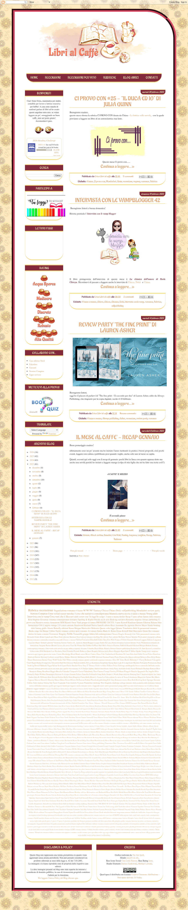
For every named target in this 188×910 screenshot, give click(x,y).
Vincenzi (127, 809)
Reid (112, 792)
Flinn (66, 760)
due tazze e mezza (58, 818)
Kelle (159, 769)
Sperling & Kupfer (86, 619)
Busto (122, 691)
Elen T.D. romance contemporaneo (73, 755)
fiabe (40, 821)
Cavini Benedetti (70, 743)
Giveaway (44, 619)
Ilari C (138, 674)
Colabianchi (31, 746)
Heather (72, 766)
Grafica (98, 763)
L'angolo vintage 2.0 (51, 625)
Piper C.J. (129, 712)
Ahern (85, 642)
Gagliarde (108, 760)
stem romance (147, 723)
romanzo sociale (76, 832)
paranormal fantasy (103, 827)
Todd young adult (112, 806)
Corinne (123, 746)
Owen (110, 786)
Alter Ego (69, 729)
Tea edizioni (132, 803)
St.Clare (138, 801)
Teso (78, 637)
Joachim (115, 769)
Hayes (54, 766)
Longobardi (128, 663)
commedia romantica (48, 639)
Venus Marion (98, 717)
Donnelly (30, 674)
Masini (67, 780)
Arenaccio (86, 732)
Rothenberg (53, 714)
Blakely (107, 648)
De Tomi (42, 752)
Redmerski (102, 792)
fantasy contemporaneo (114, 818)
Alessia (50, 628)
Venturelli (89, 717)
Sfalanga (115, 714)
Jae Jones (157, 674)
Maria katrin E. (136, 709)
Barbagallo (57, 735)
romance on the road (116, 829)
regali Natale (49, 829)
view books (56, 155)
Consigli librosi (92, 746)
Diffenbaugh (73, 697)
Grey (117, 703)
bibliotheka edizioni (43, 720)
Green (118, 631)
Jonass (126, 769)
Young (143, 651)
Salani (54, 665)
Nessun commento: (128, 413)
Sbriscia (91, 798)
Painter (107, 712)
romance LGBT (69, 829)
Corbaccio (117, 694)
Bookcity (96, 737)
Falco (150, 654)
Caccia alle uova (63, 645)
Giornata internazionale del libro (60, 703)
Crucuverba (36, 749)
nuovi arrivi (104, 686)
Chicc (115, 743)
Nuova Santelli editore (100, 625)
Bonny (39, 671)
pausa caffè (87, 723)
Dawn (148, 749)
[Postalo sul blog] (143, 176)
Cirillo (159, 743)
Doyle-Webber (40, 674)
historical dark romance (103, 720)
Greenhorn (123, 763)
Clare (72, 645)
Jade (83, 769)
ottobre (35, 475)
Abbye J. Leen (105, 726)
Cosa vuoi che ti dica (60, 616)
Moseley (51, 680)
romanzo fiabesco (49, 832)
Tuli (64, 660)
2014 (32, 575)
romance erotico (68, 631)
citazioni (80, 815)
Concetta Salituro (70, 746)
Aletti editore (64, 688)
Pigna (148, 789)
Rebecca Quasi (85, 651)
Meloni (150, 780)
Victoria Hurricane (105, 809)
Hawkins (149, 703)
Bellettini (32, 691)
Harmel (143, 703)
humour (134, 821)
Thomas (92, 665)
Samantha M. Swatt (151, 795)
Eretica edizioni (43, 757)
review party (142, 418)
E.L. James (113, 697)
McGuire (121, 637)
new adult (74, 616)
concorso (102, 815)
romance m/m (155, 634)
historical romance (118, 720)
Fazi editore (113, 637)
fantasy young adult (99, 818)
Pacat (134, 786)
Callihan (137, 691)
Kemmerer (96, 663)
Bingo (136, 735)
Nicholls (78, 712)
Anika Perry (113, 668)
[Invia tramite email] (140, 176)
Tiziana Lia (101, 806)
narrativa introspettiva (55, 723)
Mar (153, 677)
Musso (57, 680)
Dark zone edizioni (117, 749)
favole (141, 818)
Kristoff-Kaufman (128, 622)
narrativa (121, 619)
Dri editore (104, 637)
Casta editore (45, 743)
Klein (92, 677)
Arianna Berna (95, 732)
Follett (124, 639)
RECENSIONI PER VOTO (82, 78)
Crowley (113, 671)
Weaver (141, 717)
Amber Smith (88, 688)
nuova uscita (124, 613)
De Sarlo (36, 752)
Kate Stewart (53, 677)
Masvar (37, 680)
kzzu (151, 860)
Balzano (44, 735)
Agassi (130, 726)
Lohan (104, 709)
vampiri (42, 688)
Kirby (87, 677)
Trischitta (72, 717)
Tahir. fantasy (38, 683)
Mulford (144, 783)
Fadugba (60, 700)
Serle (43, 801)
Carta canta (36, 743)
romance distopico (103, 723)
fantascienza (33, 625)
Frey (98, 760)
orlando (93, 827)
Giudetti (74, 703)
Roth (133, 680)
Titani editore (92, 806)
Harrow (37, 657)
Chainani (68, 694)
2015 (32, 571)
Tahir (138, 634)
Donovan (127, 752)
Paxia (117, 657)
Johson (121, 769)
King (123, 706)
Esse (72, 757)
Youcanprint (49, 812)
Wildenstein (145, 642)
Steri (147, 801)
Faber (49, 700)
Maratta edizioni (84, 778)
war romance (73, 668)
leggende (40, 824)
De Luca (108, 642)
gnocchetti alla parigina (112, 821)
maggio (35, 495)
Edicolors (33, 364)
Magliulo (45, 778)
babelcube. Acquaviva (145, 812)
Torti (152, 806)
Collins (53, 746)
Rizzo (134, 792)
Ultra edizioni (43, 809)
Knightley (57, 772)
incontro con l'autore (145, 821)
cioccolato (73, 815)
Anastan (137, 729)
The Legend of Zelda (63, 806)
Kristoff (125, 631)
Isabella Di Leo (85, 663)
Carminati (37, 694)
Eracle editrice (32, 757)
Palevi (143, 786)
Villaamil (121, 809)
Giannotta (38, 763)
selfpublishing (117, 305)
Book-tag (114, 619)
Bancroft (51, 735)
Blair (158, 668)
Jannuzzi (88, 769)
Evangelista (46, 663)
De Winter (78, 645)
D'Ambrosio (55, 749)
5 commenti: (128, 176)
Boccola (32, 737)
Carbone (158, 740)
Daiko (102, 642)
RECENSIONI (53, 78)
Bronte (75, 740)
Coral (29, 663)
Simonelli (91, 801)
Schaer (103, 714)
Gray (87, 703)
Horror (114, 642)
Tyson (55, 683)
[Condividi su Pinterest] (151, 176)
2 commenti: (129, 296)
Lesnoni (57, 709)
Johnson (91, 706)
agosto (35, 483)
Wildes (31, 812)
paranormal (145, 634)
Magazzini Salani (144, 677)
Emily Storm (107, 755)
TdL (126, 803)
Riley (153, 657)
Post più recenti (76, 550)
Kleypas (46, 772)
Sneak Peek (102, 801)
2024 (32, 460)
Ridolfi (121, 792)
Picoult (143, 789)
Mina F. (89, 783)
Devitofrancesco (83, 752)
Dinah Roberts (114, 752)
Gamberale (120, 760)
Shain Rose (60, 801)
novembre (36, 471)
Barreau (153, 668)
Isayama (133, 535)
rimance (61, 829)
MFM (147, 775)
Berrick (108, 735)
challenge (115, 683)
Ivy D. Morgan (59, 769)
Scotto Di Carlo (126, 798)
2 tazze (59, 654)
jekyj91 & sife (133, 857)
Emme (123, 755)
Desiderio (119, 654)
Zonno (96, 812)
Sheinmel (122, 714)
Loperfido (110, 775)
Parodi (51, 789)
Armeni (86, 535)
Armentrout (55, 622)
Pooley (141, 712)
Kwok (68, 772)
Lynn (108, 709)
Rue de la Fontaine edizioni (94, 795)
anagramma (121, 812)
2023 (32, 464)
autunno (128, 812)
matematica (62, 824)
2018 (32, 559)
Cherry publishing (98, 743)
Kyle (115, 663)
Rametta (66, 792)
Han (139, 703)
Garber (121, 700)
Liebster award (53, 657)
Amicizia (123, 729)
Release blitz (156, 622)
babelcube (134, 812)
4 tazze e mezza (89, 301)
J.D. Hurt (142, 648)
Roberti (151, 792)
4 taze (98, 726)
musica (106, 824)
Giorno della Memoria (59, 763)
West (103, 683)
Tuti (50, 683)
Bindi (131, 735)
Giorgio (148, 700)
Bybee (129, 740)
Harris (44, 766)
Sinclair (75, 665)
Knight (51, 772)
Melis (104, 645)
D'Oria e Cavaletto (65, 749)
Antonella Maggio (48, 732)
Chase (98, 654)
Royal (68, 795)
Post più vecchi (158, 550)
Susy (96, 803)
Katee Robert (136, 769)
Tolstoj (46, 683)
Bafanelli (139, 668)
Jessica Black (75, 706)
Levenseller (155, 648)
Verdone (96, 809)
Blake (101, 648)
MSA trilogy (154, 775)
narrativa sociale (47, 827)
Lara (124, 772)
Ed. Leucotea (31, 755)
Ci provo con (99, 181)
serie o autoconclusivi (138, 832)
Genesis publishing (123, 648)
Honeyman (30, 706)
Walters (142, 809)
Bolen (87, 691)
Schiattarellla (99, 798)
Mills (79, 783)
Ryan (123, 651)
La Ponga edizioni (85, 772)
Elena (87, 755)
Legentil (140, 772)
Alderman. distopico (41, 729)
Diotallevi (81, 697)
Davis (142, 694)
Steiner (44, 660)
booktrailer (59, 815)
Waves (153, 809)
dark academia (138, 683)
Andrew (142, 729)
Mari (127, 778)
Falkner (109, 757)
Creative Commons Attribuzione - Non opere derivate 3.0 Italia (138, 876)
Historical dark (89, 766)
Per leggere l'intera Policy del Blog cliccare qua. (58, 878)
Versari (105, 717)
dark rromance (149, 683)
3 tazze (117, 622)
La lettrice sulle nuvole (140, 115)
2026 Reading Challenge (44, 140)
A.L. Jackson (77, 642)
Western (158, 809)
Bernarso (103, 735)
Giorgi (143, 700)
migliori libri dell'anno (84, 824)
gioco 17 (55, 821)
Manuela (113, 613)
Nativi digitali (62, 712)
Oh (77, 680)
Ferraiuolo (144, 757)
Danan (87, 749)
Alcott (156, 726)
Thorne (85, 806)
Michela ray (37, 783)
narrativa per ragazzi (35, 654)
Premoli (77, 651)
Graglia (103, 763)
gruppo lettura (89, 633)
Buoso (107, 740)
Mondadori (111, 181)
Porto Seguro (55, 792)
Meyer (144, 625)
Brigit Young (107, 691)
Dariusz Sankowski (129, 863)
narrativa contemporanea (97, 613)
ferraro (146, 818)
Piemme (116, 645)
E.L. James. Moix (123, 697)
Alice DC (115, 660)
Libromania (132, 677)
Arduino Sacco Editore (75, 732)
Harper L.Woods (112, 674)
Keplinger (33, 772)
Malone (121, 709)
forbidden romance (42, 686)
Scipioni (118, 798)
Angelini (96, 688)
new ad (69, 827)
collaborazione (88, 815)
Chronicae (120, 743)
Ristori (126, 792)
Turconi (78, 717)
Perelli (118, 712)
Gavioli (140, 760)
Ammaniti (130, 729)
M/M (62, 622)
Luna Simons (140, 775)
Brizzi (87, 654)
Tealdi (47, 717)
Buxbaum (148, 660)
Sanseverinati (40, 798)
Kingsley (62, 633)
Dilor (157, 671)
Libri (134, 634)
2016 (32, 567)
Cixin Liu (111, 694)
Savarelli (86, 798)
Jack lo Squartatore (71, 769)
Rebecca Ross (145, 657)
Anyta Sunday (104, 688)
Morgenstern (136, 783)
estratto (89, 818)
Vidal (110, 717)
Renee (30, 714)
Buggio (53, 671)
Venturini (69, 809)
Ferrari (150, 757)
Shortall (67, 801)
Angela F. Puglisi (151, 729)
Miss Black (110, 783)
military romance (98, 824)
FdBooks (126, 757)
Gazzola (130, 700)
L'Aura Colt (136, 706)
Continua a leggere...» (118, 166)
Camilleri (143, 691)
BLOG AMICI (131, 78)
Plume (38, 792)
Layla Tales (130, 772)
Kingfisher (104, 663)
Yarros (69, 642)
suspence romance (105, 660)
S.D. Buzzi (120, 795)
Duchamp (151, 752)
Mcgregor (122, 780)
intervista (146, 720)
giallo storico (80, 720)
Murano (150, 783)
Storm (152, 801)
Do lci (121, 752)
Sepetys (31, 801)
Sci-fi (113, 798)
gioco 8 (61, 821)
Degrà (33, 663)
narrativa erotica (145, 824)
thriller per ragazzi (36, 726)
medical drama (71, 824)
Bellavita (80, 735)
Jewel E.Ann (84, 706)
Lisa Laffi (75, 775)
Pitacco (33, 792)
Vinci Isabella (71, 683)
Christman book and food (93, 694)
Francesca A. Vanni (84, 700)
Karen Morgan (75, 628)
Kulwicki (128, 706)
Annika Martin (37, 732)
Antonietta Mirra (61, 732)
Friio (105, 700)
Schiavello (107, 798)
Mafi (131, 631)
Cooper (105, 746)
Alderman (30, 729)
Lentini (33, 709)
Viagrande (62, 683)
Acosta (118, 726)
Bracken (99, 691)
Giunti (37, 637)
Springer (150, 680)
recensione (127, 181)
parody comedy (115, 827)
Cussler (47, 749)
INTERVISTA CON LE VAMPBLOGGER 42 (117, 200)
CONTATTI (152, 78)
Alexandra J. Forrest (76, 688)
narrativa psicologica (34, 827)
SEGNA (127, 795)
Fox (83, 760)
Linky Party (68, 775)
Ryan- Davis (61, 714)
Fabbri (140, 654)
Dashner (136, 694)
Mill (34, 712)
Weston (146, 717)
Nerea (51, 786)
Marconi (98, 778)
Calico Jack (140, 740)
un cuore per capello (60, 668)
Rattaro (71, 792)
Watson (148, 809)
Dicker (39, 663)
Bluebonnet (152, 735)
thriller (122, 616)
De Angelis (150, 671)
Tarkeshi (116, 803)
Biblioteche (81, 691)
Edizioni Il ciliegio (62, 674)
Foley (75, 760)
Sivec (80, 665)
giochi (44, 821)
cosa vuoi (109, 815)
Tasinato (122, 803)
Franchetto (94, 700)
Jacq (80, 769)
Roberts (149, 645)
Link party (97, 709)
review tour (84, 616)
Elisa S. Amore (94, 755)
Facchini (54, 700)
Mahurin (58, 778)
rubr (100, 832)
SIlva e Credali (135, 795)
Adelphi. (124, 726)
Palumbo (70, 651)
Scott (145, 680)
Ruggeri (107, 795)
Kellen (60, 677)
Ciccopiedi (148, 743)
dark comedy (141, 815)
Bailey (33, 735)
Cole (103, 654)
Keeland (87, 625)
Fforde (155, 757)
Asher (122, 418)
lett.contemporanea (103, 633)
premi (87, 660)
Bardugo (146, 668)
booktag (156, 625)
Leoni (36, 775)
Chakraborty (88, 671)
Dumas (158, 752)
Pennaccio (97, 789)
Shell (127, 714)
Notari (88, 712)
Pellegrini (143, 663)
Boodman (93, 691)
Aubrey (139, 732)
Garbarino (128, 760)
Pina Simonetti (155, 789)
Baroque (144, 688)
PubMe (70, 633)
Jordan (31, 677)
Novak (90, 786)
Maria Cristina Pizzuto (136, 778)
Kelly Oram (68, 677)
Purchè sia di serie (101, 619)
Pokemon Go (45, 792)
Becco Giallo (157, 688)
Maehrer (136, 663)
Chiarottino (108, 743)
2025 (32, 456)
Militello (66, 783)
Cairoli (133, 740)
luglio (35, 487)
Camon (146, 740)
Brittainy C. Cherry (137, 660)
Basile (127, 660)
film (74, 720)
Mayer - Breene (84, 780)
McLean (30, 712)
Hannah (155, 763)
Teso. (53, 806)
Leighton (141, 535)
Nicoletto (58, 651)
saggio (36, 688)
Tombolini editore (124, 806)
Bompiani (33, 671)
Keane (150, 769)
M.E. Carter (115, 709)
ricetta (56, 829)
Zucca (34, 720)
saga (104, 832)
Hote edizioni (105, 766)
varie (54, 726)
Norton (76, 786)
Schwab (109, 714)
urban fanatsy (96, 835)
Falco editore (102, 757)
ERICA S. (42, 144)
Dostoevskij (138, 752)
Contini (100, 746)
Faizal (145, 654)
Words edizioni (39, 812)
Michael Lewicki (145, 863)
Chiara (100, 301)
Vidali (115, 717)
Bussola (59, 671)
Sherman (72, 637)
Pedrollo (113, 712)
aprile (35, 499)
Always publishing (111, 418)
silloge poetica (151, 832)
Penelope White (80, 789)
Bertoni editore (117, 735)
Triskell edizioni (47, 642)
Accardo (113, 726)
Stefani (143, 801)
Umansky (51, 809)
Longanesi (157, 639)
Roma (158, 657)
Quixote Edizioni (143, 622)
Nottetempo (83, 786)
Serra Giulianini (51, 801)
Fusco (102, 760)
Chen (95, 671)
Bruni (92, 740)
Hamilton (156, 654)
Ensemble (145, 755)
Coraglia (118, 746)
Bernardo (30, 637)
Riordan (39, 714)
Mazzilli (44, 680)
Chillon (78, 639)
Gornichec (81, 703)
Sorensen (132, 801)
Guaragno (134, 703)
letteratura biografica (51, 824)
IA (118, 766)
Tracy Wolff (52, 660)
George (150, 760)
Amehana (117, 729)
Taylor (58, 631)
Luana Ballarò (124, 775)
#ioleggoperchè (62, 726)
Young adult (152, 613)
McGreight (115, 780)
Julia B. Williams (40, 677)
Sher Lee (136, 714)
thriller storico (48, 726)
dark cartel (132, 815)
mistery (38, 668)
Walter (137, 809)
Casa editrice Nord (37, 360)
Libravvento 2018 (36, 651)
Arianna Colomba (87, 648)
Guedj (138, 763)
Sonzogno (114, 801)
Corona (130, 694)
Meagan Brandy (131, 780)
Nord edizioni (64, 637)
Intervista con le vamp (134, 301)
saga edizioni (110, 832)
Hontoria (98, 766)
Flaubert (61, 760)
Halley (142, 763)
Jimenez (107, 769)
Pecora (72, 789)
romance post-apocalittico (132, 829)
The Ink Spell (138, 855)
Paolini (37, 789)
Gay (125, 700)
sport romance (81, 631)
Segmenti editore (138, 798)
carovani (66, 815)
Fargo (71, 700)
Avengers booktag (154, 732)
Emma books (116, 755)
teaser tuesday (67, 613)
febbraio (36, 507)
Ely (101, 755)
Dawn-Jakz (154, 749)
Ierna (128, 766)
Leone (32, 775)
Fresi (94, 760)
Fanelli (66, 700)
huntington (128, 720)
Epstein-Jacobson (155, 755)
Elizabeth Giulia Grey (98, 639)
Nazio (46, 786)
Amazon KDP (95, 729)
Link (61, 775)
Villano (119, 717)
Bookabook (88, 737)
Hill (82, 766)
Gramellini (116, 763)
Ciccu (154, 743)
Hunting (125, 535)
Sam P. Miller (130, 651)
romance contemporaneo (59, 619)
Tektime (139, 803)
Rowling (139, 680)
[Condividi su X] (146, 176)
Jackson (127, 642)
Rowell (37, 665)
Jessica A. (100, 769)
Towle (66, 717)
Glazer (87, 763)
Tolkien (110, 665)
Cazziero (79, 743)
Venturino (76, 809)
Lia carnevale (77, 709)
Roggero (117, 651)
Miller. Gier (73, 783)
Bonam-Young (72, 737)
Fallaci (79, 674)
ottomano (67, 723)
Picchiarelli (136, 789)
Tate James (41, 717)
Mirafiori (95, 783)
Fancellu (85, 674)
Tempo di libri (148, 803)
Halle (104, 674)
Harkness (30, 766)
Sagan (49, 665)
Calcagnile (156, 660)
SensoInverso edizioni (151, 798)
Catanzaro (61, 694)
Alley (63, 729)
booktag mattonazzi (48, 815)
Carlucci (31, 694)
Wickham (153, 717)
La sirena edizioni (153, 706)
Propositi (152, 712)
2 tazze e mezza (69, 639)
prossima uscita (47, 668)
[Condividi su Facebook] (148, 176)
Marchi (92, 778)
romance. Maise (154, 829)
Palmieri (148, 786)
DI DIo (74, 749)
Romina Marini (40, 795)
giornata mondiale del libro (94, 821)
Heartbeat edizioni (63, 766)
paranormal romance (148, 628)
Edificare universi (42, 755)
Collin (48, 746)
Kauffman (98, 706)
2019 (32, 555)
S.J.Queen (69, 714)
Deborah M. (62, 752)
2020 (32, 551)
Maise (61, 657)
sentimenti (94, 660)
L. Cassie (98, 677)
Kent (28, 772)
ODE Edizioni (97, 657)
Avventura (92, 631)
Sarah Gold (78, 798)
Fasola (120, 757)
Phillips (118, 789)
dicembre (36, 467)
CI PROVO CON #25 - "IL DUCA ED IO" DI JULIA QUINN (117, 101)
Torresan (147, 806)
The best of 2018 (76, 806)
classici (61, 720)
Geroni (32, 763)
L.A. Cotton (74, 772)
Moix (43, 712)
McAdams (107, 780)
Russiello (113, 795)
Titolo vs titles (100, 665)
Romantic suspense (134, 619)
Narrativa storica (42, 622)
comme (96, 815)
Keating (104, 706)
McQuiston (82, 657)
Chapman (75, 694)
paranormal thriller (76, 723)
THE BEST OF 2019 (105, 803)
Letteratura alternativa (46, 775)
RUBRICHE (109, 78)
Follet (79, 760)
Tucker (59, 660)
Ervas (154, 697)
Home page (117, 550)
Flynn (71, 760)
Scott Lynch (62, 665)
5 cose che (79, 613)
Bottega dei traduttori (130, 737)
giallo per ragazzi (55, 686)
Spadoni (134, 637)
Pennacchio (123, 657)
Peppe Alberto (111, 789)
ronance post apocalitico (90, 832)
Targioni (34, 717)
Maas (56, 637)
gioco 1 (49, 821)
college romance (126, 683)
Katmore (144, 769)
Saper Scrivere (50, 798)
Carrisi (93, 654)
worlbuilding (105, 835)
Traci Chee (30, 809)
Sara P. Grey (60, 798)
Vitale (133, 809)
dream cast (48, 818)
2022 (32, 543)
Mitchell (117, 783)
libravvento (49, 648)
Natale (150, 625)
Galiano (116, 700)
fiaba (36, 821)
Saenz (143, 795)
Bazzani (149, 688)
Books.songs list (35, 631)
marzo (35, 503)
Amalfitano (104, 668)
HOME (34, 78)
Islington (120, 642)
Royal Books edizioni (77, 795)
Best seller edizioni (48, 691)
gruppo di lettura (89, 622)
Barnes (48, 645)
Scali (99, 714)
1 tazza (47, 688)
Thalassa (117, 539)
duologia (68, 818)
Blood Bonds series (78, 654)
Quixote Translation (124, 628)
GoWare (95, 645)
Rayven (158, 712)
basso (138, 665)
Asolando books (124, 668)
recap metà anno (34, 829)
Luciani (32, 642)
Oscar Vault (76, 622)
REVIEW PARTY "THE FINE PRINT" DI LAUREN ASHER (117, 327)
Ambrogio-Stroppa (106, 729)
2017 (32, 563)
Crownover (53, 633)
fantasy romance (86, 637)
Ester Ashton (79, 757)
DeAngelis (49, 752)
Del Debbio (87, 645)
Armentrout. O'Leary (113, 732)
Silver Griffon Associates (78, 801)
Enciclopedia (130, 755)
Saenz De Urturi (78, 714)
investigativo (32, 824)
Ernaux (51, 757)
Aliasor (50, 729)
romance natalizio (116, 723)
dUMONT (116, 815)
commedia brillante (147, 665)
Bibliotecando (72, 691)
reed (135, 686)
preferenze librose (141, 827)
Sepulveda (37, 801)
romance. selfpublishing (131, 723)
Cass (56, 694)
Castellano (53, 743)
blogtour (36, 619)
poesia (46, 654)
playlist (131, 827)
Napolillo (157, 783)
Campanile (74, 671)
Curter (43, 749)
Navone (41, 786)
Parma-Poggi (44, 789)
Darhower (93, 749)
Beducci (74, 735)
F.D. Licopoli (92, 757)
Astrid (133, 668)
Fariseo (115, 757)
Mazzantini (100, 780)
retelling (96, 637)
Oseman (106, 657)
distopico (73, 619)
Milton (83, 783)
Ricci (113, 625)
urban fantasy (143, 616)
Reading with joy (80, 792)
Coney (79, 746)
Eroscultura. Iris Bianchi (62, 757)
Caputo (152, 740)
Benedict (107, 535)
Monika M (49, 712)
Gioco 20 (48, 763)
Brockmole (68, 740)
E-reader (106, 697)
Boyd (139, 737)
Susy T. (85, 665)
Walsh (125, 717)
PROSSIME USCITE (105, 622)
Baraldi (138, 688)
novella (60, 648)
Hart (61, 663)
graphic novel (90, 720)
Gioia (139, 700)
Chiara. (147, 282)
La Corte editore (108, 677)
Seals (69, 665)
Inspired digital (147, 674)
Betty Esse (58, 691)
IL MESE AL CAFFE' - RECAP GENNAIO (117, 437)
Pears (68, 789)
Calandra (65, 671)
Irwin (52, 706)
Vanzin (83, 717)
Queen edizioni (134, 657)
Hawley (49, 766)
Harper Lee (38, 766)
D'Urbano (120, 671)
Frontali (110, 700)
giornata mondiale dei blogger (74, 821)
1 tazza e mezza (88, 726)
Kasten (148, 648)
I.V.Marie (114, 766)
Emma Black (102, 631)
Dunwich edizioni (91, 697)
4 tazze (90, 181)
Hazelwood (78, 625)
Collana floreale (40, 746)
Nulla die (96, 786)
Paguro (138, 786)
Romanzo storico (121, 680)
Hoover (138, 625)
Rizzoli (68, 622)
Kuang (111, 663)
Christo (104, 694)
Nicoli (84, 712)
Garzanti (32, 367)
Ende (145, 697)
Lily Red (91, 709)
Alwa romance (78, 729)
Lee (135, 772)
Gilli (43, 763)
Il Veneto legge (135, 766)
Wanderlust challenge (92, 683)
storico (155, 723)
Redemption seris (92, 792)
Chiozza (115, 301)
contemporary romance (36, 648)
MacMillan (31, 778)
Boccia (158, 735)
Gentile (145, 760)
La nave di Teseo (121, 677)
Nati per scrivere (32, 786)
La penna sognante (98, 772)
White (68, 660)
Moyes (37, 642)
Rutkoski (43, 665)
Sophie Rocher (123, 801)
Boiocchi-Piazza (61, 737)
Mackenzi (38, 778)
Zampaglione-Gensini (60, 812)
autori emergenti (148, 637)
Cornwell (125, 694)
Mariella (44, 780)
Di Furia (66, 697)
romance (145, 181)
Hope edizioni (124, 674)
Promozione (152, 663)
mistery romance (33, 723)
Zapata (71, 812)
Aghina (91, 668)
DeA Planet (156, 694)
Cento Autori (87, 743)
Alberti (151, 726)
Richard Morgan (139, 645)
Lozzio (116, 775)
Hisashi (155, 703)
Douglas (121, 634)
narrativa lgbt (155, 824)
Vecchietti (62, 809)
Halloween (148, 763)
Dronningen (50, 674)
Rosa (30, 619)
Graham (109, 763)
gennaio (35, 538)
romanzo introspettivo (62, 832)
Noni (64, 651)
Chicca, (131, 282)
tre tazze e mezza (41, 633)
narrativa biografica (116, 824)
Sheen (30, 660)
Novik (89, 657)
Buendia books (100, 740)
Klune (42, 637)
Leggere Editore (147, 639)
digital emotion (39, 818)
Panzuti (154, 786)
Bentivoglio (88, 735)
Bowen (112, 648)
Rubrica (153, 181)
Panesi (111, 657)
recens (42, 829)
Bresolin (144, 737)
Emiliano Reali (138, 697)
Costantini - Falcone (141, 746)
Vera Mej (83, 809)
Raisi (61, 792)
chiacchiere (54, 720)
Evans (158, 697)
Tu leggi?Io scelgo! (97, 616)
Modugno (123, 783)
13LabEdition (55, 688)
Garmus (134, 760)
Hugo (37, 706)
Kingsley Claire (79, 677)
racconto (130, 686)
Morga (55, 712)
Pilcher (123, 712)
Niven (67, 680)
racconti (60, 639)
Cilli (40, 625)
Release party (103, 651)
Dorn (132, 752)
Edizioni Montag (54, 755)
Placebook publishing (99, 680)
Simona (155, 645)
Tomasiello (77, 633)
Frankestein (89, 760)
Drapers (145, 752)
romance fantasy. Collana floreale (86, 829)
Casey (52, 694)
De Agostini (129, 625)
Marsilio (56, 780)
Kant (130, 769)
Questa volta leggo (107, 628)
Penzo (103, 789)
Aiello (135, 726)
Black (96, 648)
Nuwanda (101, 712)
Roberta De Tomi (142, 792)
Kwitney (44, 657)
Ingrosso (45, 769)
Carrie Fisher (45, 694)
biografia (108, 683)
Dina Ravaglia (104, 752)
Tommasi (134, 806)
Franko (101, 700)
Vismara (80, 683)
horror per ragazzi (69, 686)
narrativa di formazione (131, 824)
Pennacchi (90, 789)
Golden (92, 763)
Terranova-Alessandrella (43, 806)
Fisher (75, 700)
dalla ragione (124, 815)
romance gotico (103, 829)
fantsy (137, 818)
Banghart (132, 688)
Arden (112, 688)
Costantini (86, 639)
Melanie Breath (143, 780)
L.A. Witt (143, 706)
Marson (61, 780)
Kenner (110, 706)
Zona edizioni (89, 812)
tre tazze (52, 654)
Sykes (148, 714)
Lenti (151, 772)
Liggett (85, 709)
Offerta (72, 680)
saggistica (118, 832)
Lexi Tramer (68, 709)
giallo (44, 628)
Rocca (111, 651)
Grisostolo (55, 663)
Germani (157, 760)
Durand (100, 697)
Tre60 (36, 809)
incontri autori (137, 720)
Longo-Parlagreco (100, 775)
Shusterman (37, 660)
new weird (76, 827)
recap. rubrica (69, 648)
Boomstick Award (105, 737)
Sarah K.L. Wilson (91, 714)
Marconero (137, 631)
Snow (109, 801)
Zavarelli (77, 812)
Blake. (145, 735)
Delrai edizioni (58, 697)
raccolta (94, 723)
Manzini (75, 778)
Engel (149, 697)
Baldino (38, 735)
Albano (139, 726)
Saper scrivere (35, 374)
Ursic (57, 809)
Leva (62, 709)
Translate (52, 433)
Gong (99, 674)
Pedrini (87, 680)
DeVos (55, 752)
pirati (123, 827)
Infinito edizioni (36, 769)
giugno (35, 491)
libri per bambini (155, 720)
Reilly (116, 792)
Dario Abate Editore (104, 749)
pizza (127, 827)
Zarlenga (121, 665)
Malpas (67, 657)
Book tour (80, 737)
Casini (80, 671)
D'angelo (127, 671)
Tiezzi (58, 717)
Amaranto (86, 729)
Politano (136, 712)
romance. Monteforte (35, 832)
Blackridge (66, 654)
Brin (149, 737)
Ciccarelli (127, 743)
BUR (127, 688)
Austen (145, 732)
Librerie (56, 775)
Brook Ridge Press (84, 740)
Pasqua (56, 789)
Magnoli (51, 778)
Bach (29, 735)
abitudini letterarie (110, 812)
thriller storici (86, 835)
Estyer (86, 757)
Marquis (144, 709)
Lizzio (81, 775)
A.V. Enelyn (83, 668)
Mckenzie (95, 628)
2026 (32, 452)
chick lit (136, 628)
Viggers (114, 809)
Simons (133, 642)
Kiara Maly (117, 706)
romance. (145, 829)
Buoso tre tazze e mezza (118, 740)
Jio (111, 769)
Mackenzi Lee (48, 651)
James (56, 706)
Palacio (110, 645)
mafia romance (82, 686)
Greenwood (112, 703)
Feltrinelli (93, 674)
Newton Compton (36, 371)
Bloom (53, 645)
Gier (135, 700)
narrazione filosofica (60, 827)
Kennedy (128, 634)
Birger (140, 735)
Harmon (137, 639)
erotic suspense (152, 651)
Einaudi (73, 674)
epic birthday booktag (79, 818)
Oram (105, 786)
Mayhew (93, 780)
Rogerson (45, 714)
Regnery (95, 651)
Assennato (119, 625)
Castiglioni (60, 743)
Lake (120, 772)
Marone (50, 780)
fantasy (97, 610)
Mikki (61, 783)
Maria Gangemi (150, 778)
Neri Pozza (71, 712)
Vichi (138, 642)
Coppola (111, 746)
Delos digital (48, 697)
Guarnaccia (131, 763)
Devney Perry (94, 752)
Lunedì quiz (49, 637)
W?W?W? (88, 610)
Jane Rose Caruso (64, 706)
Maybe (150, 709)
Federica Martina (135, 757)
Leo (38, 709)
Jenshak (94, 769)
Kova (63, 772)
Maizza (63, 778)
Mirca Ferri (102, 783)
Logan (86, 775)
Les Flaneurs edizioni (47, 709)
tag (159, 723)
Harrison (31, 657)
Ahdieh (97, 668)
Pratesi (146, 712)
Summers (91, 803)
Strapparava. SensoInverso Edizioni (46, 803)
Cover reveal (54, 613)
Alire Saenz (57, 729)
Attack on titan (96, 535)
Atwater (134, 732)
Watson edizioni (132, 717)
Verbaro (89, 809)
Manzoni (128, 709)
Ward (140, 637)
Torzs (62, 717)
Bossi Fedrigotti (117, 737)
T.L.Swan (153, 714)
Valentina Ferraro (60, 642)
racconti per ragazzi (154, 827)
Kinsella (40, 772)
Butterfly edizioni (61, 628)
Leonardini (157, 772)
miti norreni (44, 723)
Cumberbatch (110, 654)
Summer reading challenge (78, 803)
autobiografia (130, 665)
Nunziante (94, 712)
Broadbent (46, 671)
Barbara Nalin (66, 735)
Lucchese (132, 775)
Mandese (69, 778)
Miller (39, 712)
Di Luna (126, 654)
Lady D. (121, 663)
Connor (84, 746)
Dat (125, 749)
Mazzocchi (156, 709)
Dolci (139, 282)
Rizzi (130, 792)
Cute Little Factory (129, 860)
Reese (108, 792)
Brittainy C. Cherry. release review (52, 740)
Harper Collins (49, 631)
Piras (29, 792)
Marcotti (74, 657)
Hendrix (78, 766)
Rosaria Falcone (51, 795)
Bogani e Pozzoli (40, 737)
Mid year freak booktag (50, 783)
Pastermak (62, 789)
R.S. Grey (110, 680)
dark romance (155, 616)
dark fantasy (36, 628)
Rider (34, 714)
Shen (130, 714)
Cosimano (130, 746)
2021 (32, 547)
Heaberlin (134, 648)
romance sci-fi (143, 686)
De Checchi (148, 694)
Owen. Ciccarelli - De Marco (122, 786)
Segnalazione (60, 610)
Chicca (107, 301)
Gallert (114, 760)
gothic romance (126, 821)
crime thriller (68, 720)
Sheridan (142, 714)
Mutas (62, 680)
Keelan (154, 769)
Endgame (138, 755)
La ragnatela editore (111, 772)
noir (55, 648)
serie (141, 723)
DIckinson (80, 749)
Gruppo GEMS (125, 703)
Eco (131, 697)
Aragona (42, 645)
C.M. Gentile (129, 691)
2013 (32, 579)
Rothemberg (61, 795)
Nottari (128, 637)
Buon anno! (116, 691)
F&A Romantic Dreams (39, 700)
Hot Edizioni (68, 663)
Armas (116, 688)
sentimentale (126, 832)
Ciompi (106, 671)
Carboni (29, 743)
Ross (129, 680)
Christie (81, 694)
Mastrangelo (74, 780)
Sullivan (66, 803)
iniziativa (155, 821)
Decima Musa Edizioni (35, 697)
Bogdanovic (51, 737)
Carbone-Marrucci (153, 691)
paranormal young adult (118, 686)
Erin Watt (116, 535)
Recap (149, 535)
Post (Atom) (84, 555)
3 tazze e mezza (112, 616)
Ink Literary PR (44, 706)
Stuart (61, 803)
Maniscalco (86, 628)
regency (136, 181)
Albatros (145, 726)
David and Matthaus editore (136, 749)
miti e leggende (94, 686)
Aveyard (122, 688)
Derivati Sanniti (72, 752)
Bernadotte (96, 735)
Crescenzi (151, 746)
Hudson (76, 663)
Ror (150, 631)
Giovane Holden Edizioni (76, 763)
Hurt (100, 645)
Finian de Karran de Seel (50, 760)
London (91, 775)
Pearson (81, 680)
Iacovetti (123, 766)
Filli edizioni (37, 760)
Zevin (82, 812)
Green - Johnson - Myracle (98, 703)
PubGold (123, 645)
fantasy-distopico (128, 818)
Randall (130, 645)
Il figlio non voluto (147, 766)
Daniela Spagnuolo (138, 671)
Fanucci (118, 639)
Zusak (101, 812)
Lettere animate (67, 625)
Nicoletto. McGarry (60, 786)
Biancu (64, 691)
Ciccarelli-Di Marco (138, 743)
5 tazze (134, 616)
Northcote (70, 786)
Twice (115, 665)
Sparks (138, 651)
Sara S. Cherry (69, 798)
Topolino (141, 806)
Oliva (101, 786)
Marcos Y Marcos (108, 778)
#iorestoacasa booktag (75, 726)
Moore (129, 783)
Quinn (119, 181)
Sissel (96, 801)
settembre (36, 479)
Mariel (39, 780)
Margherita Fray (119, 778)
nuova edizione (85, 827)
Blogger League (93, 642)
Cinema (100, 671)
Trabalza (157, 806)
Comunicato (60, 746)
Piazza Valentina (126, 789)
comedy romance (78, 660)
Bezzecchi (125, 735)
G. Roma (112, 631)
